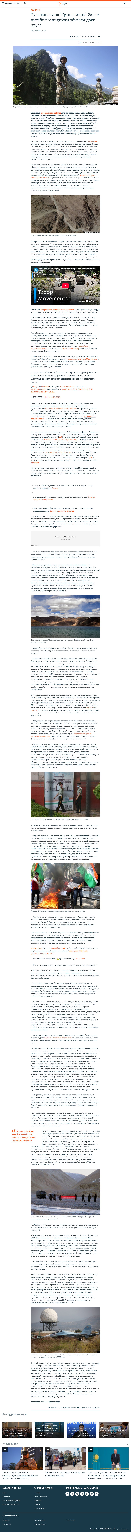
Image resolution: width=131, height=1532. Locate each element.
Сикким (53, 511)
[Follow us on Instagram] (72, 1494)
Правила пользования (10, 1505)
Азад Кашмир (65, 452)
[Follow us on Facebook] (77, 1494)
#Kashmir (45, 387)
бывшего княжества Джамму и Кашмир (60, 440)
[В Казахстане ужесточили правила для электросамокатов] (65, 1458)
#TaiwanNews (36, 948)
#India (62, 387)
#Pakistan (69, 387)
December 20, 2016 (52, 397)
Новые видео (10, 1444)
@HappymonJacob (38, 389)
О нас (4, 1493)
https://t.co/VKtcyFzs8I (78, 951)
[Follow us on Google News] (92, 1494)
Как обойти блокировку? (11, 1501)
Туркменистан (39, 1524)
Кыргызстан (6, 1524)
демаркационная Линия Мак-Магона (81, 359)
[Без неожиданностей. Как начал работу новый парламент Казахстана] (17, 1430)
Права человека (40, 1508)
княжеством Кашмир (70, 349)
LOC (60, 437)
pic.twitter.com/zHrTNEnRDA (42, 392)
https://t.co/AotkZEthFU (83, 389)
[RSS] (96, 1494)
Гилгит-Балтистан (49, 452)
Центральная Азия (40, 1497)
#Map (34, 387)
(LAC (91, 458)
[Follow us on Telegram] (82, 1494)
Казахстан (6, 1520)
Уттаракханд (47, 500)
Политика (35, 10)
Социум (37, 1505)
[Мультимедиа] (125, 3)
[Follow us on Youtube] (67, 1494)
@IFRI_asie (66, 389)
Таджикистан (39, 1520)
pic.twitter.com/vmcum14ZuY (42, 953)
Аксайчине (92, 142)
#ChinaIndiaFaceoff (57, 948)
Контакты (6, 1497)
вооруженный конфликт (51, 113)
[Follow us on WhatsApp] (87, 1494)
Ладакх (55, 488)
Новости (37, 1493)
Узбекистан (70, 1520)
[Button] (75, 36)
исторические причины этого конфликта (58, 310)
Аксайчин (35, 463)
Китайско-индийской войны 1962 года (61, 409)
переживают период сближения (57, 1038)
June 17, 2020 (80, 959)
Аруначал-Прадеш (66, 511)
